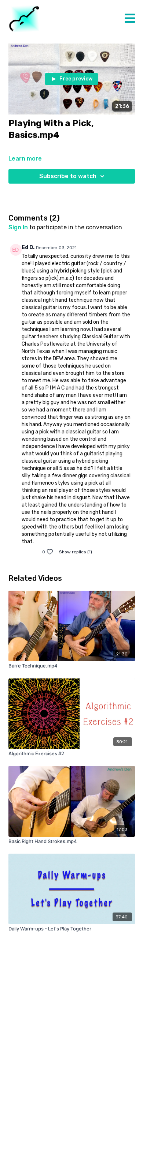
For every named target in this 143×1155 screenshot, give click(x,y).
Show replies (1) (75, 551)
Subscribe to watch (67, 176)
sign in (18, 227)
